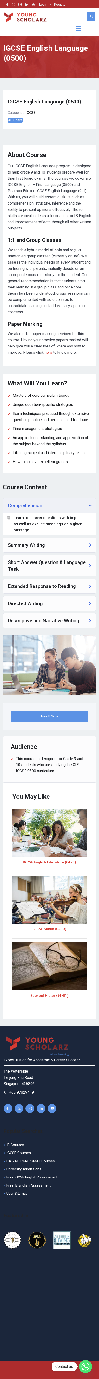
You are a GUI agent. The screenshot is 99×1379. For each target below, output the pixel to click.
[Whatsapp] (85, 1366)
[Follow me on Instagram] (18, 4)
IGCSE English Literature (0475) (49, 862)
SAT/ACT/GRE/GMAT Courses (30, 1161)
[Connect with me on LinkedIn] (26, 4)
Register (60, 4)
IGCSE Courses (18, 1153)
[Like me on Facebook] (7, 4)
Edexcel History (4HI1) (49, 996)
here (48, 352)
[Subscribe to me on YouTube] (33, 4)
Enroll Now (49, 716)
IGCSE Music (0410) (49, 929)
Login (43, 4)
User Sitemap (17, 1193)
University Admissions (23, 1169)
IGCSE (30, 112)
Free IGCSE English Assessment (31, 1177)
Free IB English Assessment (28, 1185)
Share (18, 120)
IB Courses (15, 1145)
